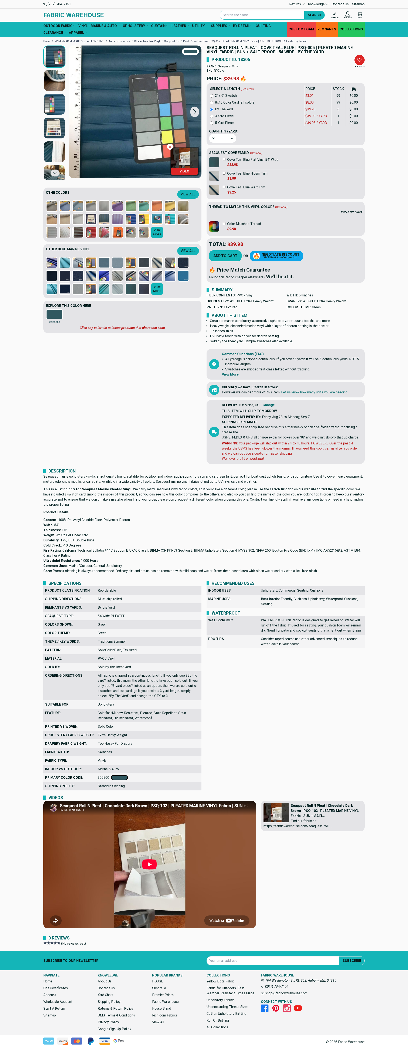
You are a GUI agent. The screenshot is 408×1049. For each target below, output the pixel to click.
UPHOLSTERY (134, 26)
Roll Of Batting (218, 1020)
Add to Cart (225, 255)
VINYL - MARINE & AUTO (97, 26)
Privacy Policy (108, 1022)
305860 (104, 778)
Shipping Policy (109, 1002)
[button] (194, 112)
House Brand (161, 1008)
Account (49, 995)
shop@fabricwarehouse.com (285, 993)
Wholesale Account (57, 1002)
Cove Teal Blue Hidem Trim (247, 173)
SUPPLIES (219, 26)
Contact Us (340, 4)
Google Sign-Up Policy (114, 1029)
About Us (105, 981)
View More (230, 374)
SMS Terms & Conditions (116, 1015)
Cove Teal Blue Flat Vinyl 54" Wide (252, 160)
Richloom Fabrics (165, 1015)
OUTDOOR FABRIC (57, 26)
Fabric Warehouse (165, 1002)
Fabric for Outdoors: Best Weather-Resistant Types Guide (230, 990)
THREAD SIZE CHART (351, 212)
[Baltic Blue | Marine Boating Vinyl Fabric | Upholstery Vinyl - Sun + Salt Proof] (91, 262)
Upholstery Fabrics (221, 1000)
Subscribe (352, 961)
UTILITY (198, 26)
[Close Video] (170, 147)
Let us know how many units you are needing (314, 392)
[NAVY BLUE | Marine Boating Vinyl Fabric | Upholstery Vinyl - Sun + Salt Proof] (91, 289)
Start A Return (54, 1008)
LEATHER (178, 26)
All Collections (217, 1027)
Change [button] (269, 405)
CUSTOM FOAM (301, 29)
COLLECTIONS (351, 29)
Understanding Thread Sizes (227, 1007)
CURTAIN (158, 26)
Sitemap (358, 4)
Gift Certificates (55, 988)
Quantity (223, 131)
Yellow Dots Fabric (221, 981)
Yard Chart (105, 995)
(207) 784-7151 (59, 4)
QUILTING (263, 26)
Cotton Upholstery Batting (226, 1014)
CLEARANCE (53, 33)
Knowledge (317, 4)
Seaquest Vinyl (228, 66)
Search (314, 15)
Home (47, 981)
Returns (295, 4)
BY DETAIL (241, 26)
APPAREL (76, 33)
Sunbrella (159, 988)
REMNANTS (326, 29)
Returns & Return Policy (115, 1008)
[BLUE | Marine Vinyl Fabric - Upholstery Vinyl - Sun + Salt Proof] (130, 262)
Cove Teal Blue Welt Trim (246, 187)
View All (188, 194)
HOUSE (157, 981)
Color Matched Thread (244, 224)
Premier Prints (163, 995)
